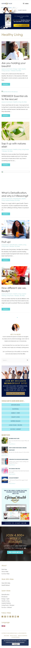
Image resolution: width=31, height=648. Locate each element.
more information (20, 642)
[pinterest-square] (10, 616)
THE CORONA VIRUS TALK (14, 468)
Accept (15, 644)
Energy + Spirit (17, 69)
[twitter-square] (5, 616)
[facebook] (3, 616)
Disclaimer (6, 635)
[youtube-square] (16, 616)
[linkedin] (13, 616)
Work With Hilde (6, 583)
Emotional (15, 409)
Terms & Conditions (22, 635)
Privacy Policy (13, 635)
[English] (2, 626)
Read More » (5, 84)
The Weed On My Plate (14, 438)
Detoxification (17, 198)
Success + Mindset (10, 70)
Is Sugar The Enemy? (14, 478)
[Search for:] (15, 360)
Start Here (4, 569)
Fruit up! (6, 241)
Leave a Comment (7, 69)
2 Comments (5, 244)
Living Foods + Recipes (8, 246)
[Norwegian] (4, 626)
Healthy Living (17, 102)
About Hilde (5, 571)
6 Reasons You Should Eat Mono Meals (18, 459)
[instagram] (8, 616)
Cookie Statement (15, 637)
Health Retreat (6, 585)
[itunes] (18, 616)
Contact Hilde (5, 573)
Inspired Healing (9, 200)
